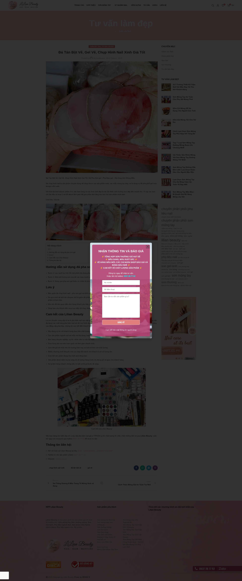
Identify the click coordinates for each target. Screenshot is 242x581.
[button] (147, 246)
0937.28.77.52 (129, 276)
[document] (121, 290)
